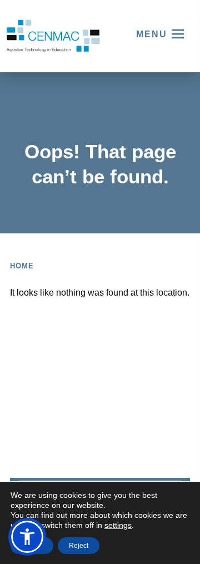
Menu (151, 34)
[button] (27, 537)
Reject (78, 546)
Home (22, 266)
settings (118, 525)
